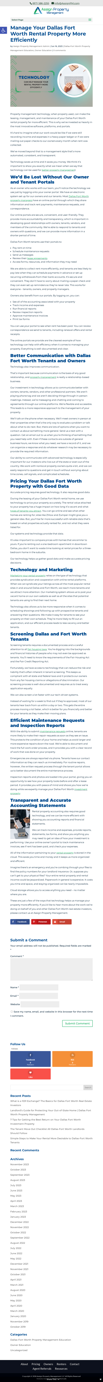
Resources (61, 1368)
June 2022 (16, 1253)
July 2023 (15, 1185)
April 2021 (15, 1279)
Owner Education (43, 50)
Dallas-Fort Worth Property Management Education (40, 1339)
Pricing (36, 1364)
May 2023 (15, 1195)
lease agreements (37, 258)
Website (15, 1004)
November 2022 (19, 1227)
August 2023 (17, 1180)
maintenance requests (52, 731)
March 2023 (17, 1206)
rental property (64, 852)
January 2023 (18, 1216)
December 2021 (19, 1263)
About (24, 1364)
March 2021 (16, 1285)
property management (43, 377)
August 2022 (17, 1243)
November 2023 (19, 1164)
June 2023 (16, 1190)
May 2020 (15, 1300)
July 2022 (15, 1248)
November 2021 (19, 1269)
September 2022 (20, 1237)
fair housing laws (37, 649)
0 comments (59, 50)
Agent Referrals (42, 1368)
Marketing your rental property (27, 575)
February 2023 (18, 1211)
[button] (3, 30)
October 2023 (18, 1169)
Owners (48, 1364)
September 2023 (20, 1175)
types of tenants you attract (25, 511)
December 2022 (19, 1222)
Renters (61, 1364)
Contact (74, 1364)
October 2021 (17, 1274)
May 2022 (15, 1258)
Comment (17, 956)
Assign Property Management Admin (31, 46)
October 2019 (17, 1326)
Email (14, 996)
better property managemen (58, 170)
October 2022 (18, 1232)
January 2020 (18, 1316)
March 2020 (17, 1311)
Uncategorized (18, 1350)
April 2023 (16, 1201)
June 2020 (16, 1295)
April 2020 (16, 1305)
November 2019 (19, 1321)
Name (14, 987)
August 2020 (17, 1290)
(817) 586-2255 (40, 3)
